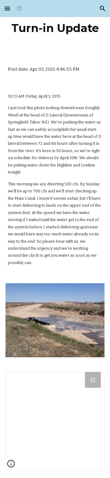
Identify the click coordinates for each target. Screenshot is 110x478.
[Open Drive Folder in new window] (93, 380)
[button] (7, 8)
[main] (55, 28)
